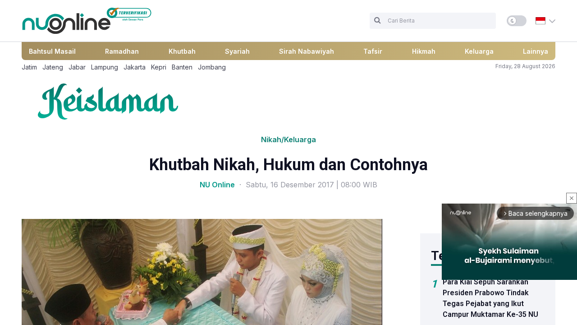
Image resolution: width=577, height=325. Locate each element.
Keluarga (479, 51)
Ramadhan (122, 51)
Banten (182, 67)
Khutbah (182, 51)
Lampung (104, 67)
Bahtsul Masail (52, 51)
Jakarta (135, 67)
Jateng (52, 67)
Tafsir (372, 51)
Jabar (77, 67)
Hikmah (423, 51)
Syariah (237, 51)
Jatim (29, 67)
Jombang (212, 67)
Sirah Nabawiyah (306, 51)
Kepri (158, 67)
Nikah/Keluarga (288, 139)
